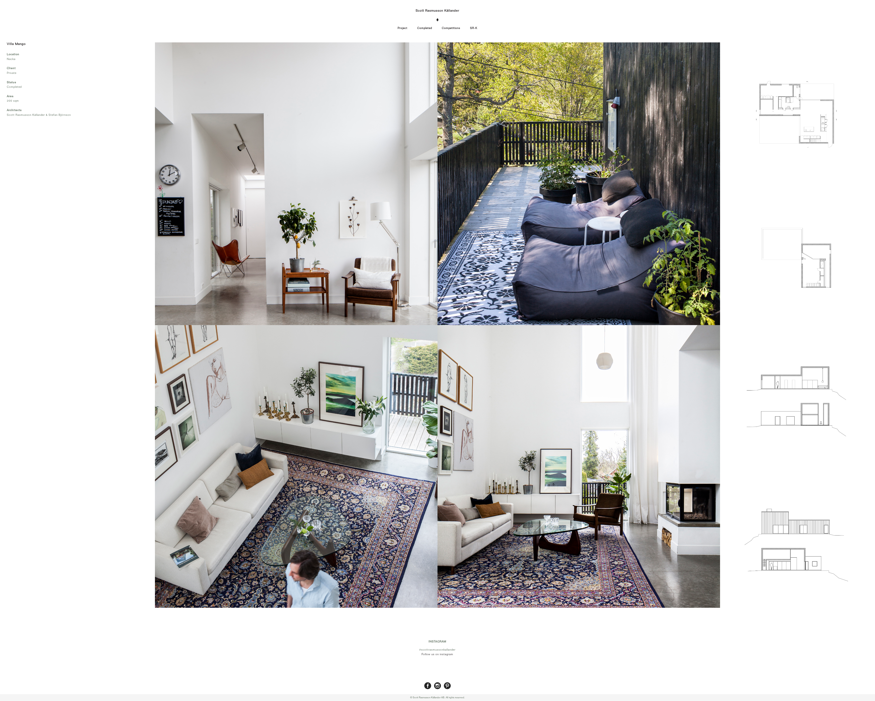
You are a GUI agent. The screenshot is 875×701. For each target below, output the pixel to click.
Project (402, 28)
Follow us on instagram (437, 654)
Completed (424, 28)
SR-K (473, 28)
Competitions (451, 28)
